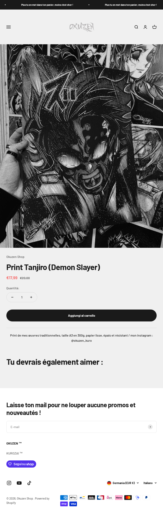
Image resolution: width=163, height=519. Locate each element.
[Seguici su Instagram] (9, 483)
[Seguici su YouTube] (19, 483)
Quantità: (12, 288)
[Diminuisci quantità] (12, 297)
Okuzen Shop (15, 257)
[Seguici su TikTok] (29, 483)
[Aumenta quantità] (31, 297)
